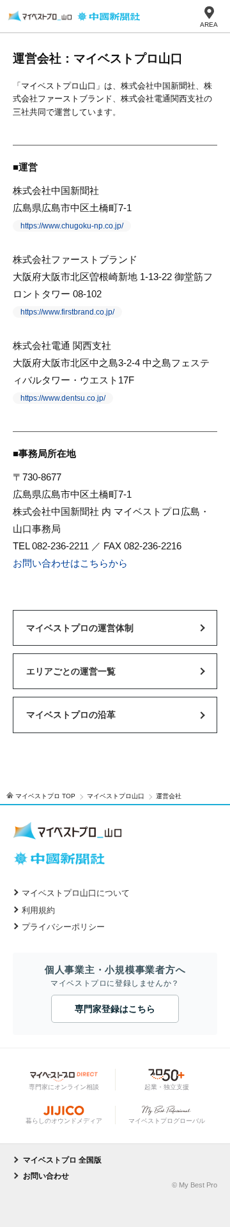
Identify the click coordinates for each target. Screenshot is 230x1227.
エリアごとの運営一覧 (71, 671)
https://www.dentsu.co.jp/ (62, 398)
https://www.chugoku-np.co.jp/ (71, 225)
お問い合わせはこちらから (70, 563)
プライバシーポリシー (63, 927)
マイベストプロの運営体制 (80, 628)
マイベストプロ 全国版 (62, 1160)
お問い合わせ (46, 1175)
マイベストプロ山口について (76, 893)
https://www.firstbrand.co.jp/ (67, 312)
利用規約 (38, 910)
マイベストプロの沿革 (71, 715)
